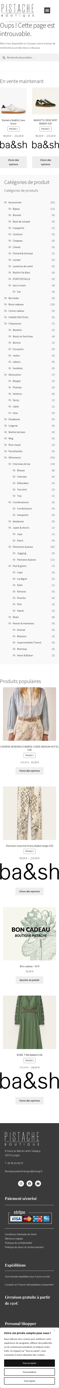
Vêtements (15, 457)
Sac (19, 291)
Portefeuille (15, 451)
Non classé (15, 444)
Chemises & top (21, 464)
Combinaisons (21, 502)
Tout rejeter (29, 1380)
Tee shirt (22, 489)
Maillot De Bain (21, 272)
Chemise (22, 476)
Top (19, 495)
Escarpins (18, 349)
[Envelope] (38, 1184)
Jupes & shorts (21, 527)
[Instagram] (21, 1184)
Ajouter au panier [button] (29, 980)
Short (20, 540)
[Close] (56, 1330)
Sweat (20, 610)
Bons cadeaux (16, 304)
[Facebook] (29, 1184)
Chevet (17, 247)
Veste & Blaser (25, 655)
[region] (29, 1358)
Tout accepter (29, 1363)
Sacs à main (19, 285)
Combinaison (24, 508)
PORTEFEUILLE (21, 279)
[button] (47, 10)
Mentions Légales (14, 1238)
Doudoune (14, 419)
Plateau (17, 387)
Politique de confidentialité (18, 1243)
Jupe (19, 534)
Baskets (17, 330)
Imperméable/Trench (29, 642)
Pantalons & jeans (23, 546)
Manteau (22, 649)
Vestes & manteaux (23, 623)
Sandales (18, 368)
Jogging (21, 553)
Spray (16, 400)
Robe (16, 617)
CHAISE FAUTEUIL (19, 317)
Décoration (15, 374)
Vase (15, 413)
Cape (20, 572)
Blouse (21, 470)
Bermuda (14, 298)
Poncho (21, 598)
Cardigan (22, 578)
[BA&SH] (13, 147)
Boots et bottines (23, 336)
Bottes (17, 342)
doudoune (18, 521)
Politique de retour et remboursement (24, 1247)
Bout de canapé (21, 221)
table (16, 406)
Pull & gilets (20, 566)
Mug (11, 438)
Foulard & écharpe (23, 253)
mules (16, 355)
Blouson (21, 636)
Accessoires (15, 202)
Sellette (17, 393)
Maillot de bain (17, 432)
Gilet (20, 585)
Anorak (21, 629)
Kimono (21, 591)
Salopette (22, 515)
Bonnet (17, 215)
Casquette (18, 228)
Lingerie (13, 425)
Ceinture (17, 234)
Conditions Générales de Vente (20, 1234)
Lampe (16, 259)
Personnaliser (29, 1372)
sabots (16, 361)
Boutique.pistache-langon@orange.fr (23, 1171)
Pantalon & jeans (26, 559)
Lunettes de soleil (23, 266)
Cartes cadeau (16, 310)
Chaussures (15, 323)
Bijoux (16, 208)
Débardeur (23, 483)
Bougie (17, 381)
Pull (19, 604)
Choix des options (13, 162)
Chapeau (17, 240)
